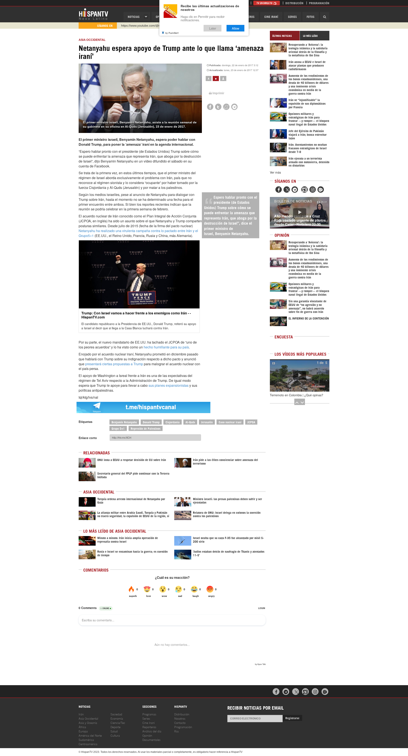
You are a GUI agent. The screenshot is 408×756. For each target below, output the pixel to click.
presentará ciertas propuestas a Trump (114, 363)
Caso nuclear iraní (230, 422)
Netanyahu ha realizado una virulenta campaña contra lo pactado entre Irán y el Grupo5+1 (138, 233)
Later (212, 28)
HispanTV (93, 13)
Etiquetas (85, 421)
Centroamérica (88, 744)
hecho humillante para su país (166, 347)
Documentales (151, 739)
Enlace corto (88, 438)
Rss (176, 731)
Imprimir (218, 93)
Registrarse (292, 718)
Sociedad (116, 714)
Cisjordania (173, 422)
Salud (114, 731)
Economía (116, 718)
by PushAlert (171, 32)
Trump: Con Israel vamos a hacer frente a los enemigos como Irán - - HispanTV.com (136, 315)
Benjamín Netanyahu (124, 422)
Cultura (115, 735)
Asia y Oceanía (88, 722)
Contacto (180, 722)
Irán (81, 714)
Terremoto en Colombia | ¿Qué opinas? (296, 395)
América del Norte (90, 735)
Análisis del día (151, 731)
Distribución (294, 3)
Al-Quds (190, 422)
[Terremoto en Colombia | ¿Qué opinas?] (299, 375)
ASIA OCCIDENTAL (92, 39)
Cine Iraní (271, 16)
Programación (319, 3)
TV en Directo (264, 3)
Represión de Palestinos (145, 428)
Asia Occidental (88, 718)
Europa (83, 731)
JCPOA (251, 422)
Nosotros (179, 718)
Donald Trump (151, 422)
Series (292, 16)
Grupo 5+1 (118, 428)
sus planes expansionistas (168, 385)
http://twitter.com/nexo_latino (140, 25)
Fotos (310, 16)
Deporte (115, 726)
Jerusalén (207, 422)
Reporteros (149, 726)
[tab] (285, 35)
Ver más (275, 172)
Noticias (134, 16)
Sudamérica (86, 739)
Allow (235, 28)
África (82, 726)
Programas (149, 714)
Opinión (147, 735)
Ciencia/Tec (117, 722)
